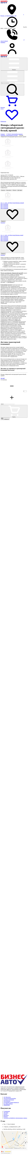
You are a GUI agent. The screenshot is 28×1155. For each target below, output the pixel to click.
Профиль (3, 42)
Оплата (14, 190)
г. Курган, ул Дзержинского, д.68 (12, 15)
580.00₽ (3, 378)
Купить (14, 417)
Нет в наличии (4, 204)
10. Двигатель (7, 1097)
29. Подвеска (7, 1101)
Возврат (6, 1116)
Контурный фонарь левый (16, 235)
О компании (7, 1111)
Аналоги (3, 190)
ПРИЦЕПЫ (7, 1105)
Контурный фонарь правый (17, 202)
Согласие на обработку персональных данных (15, 1118)
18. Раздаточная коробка (10, 1098)
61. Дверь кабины (8, 1103)
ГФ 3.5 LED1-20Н (5, 202)
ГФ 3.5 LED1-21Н (5, 235)
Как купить (8, 190)
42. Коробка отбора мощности (11, 1102)
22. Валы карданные (9, 1099)
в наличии (4, 205)
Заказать (3, 221)
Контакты (6, 1115)
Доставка (20, 190)
